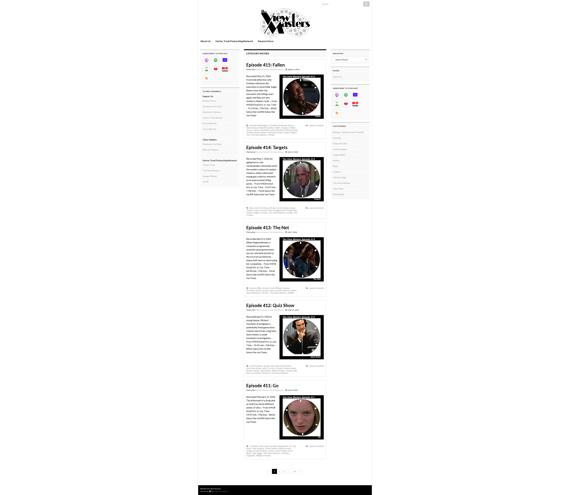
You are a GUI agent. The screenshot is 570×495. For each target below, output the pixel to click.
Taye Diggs (257, 453)
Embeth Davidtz (266, 127)
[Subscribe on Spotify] (216, 60)
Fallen (277, 127)
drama (291, 125)
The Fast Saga (339, 177)
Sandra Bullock (253, 293)
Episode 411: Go (262, 385)
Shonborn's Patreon (212, 112)
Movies (259, 69)
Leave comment (316, 125)
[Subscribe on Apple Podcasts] (206, 60)
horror (249, 130)
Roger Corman (260, 212)
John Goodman (277, 130)
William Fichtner (263, 455)
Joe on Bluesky (209, 129)
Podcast (265, 69)
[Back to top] (563, 488)
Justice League (340, 149)
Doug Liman (282, 446)
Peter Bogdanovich (277, 210)
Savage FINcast (210, 176)
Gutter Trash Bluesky (213, 117)
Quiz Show (266, 370)
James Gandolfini (261, 130)
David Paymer (256, 366)
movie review (282, 208)
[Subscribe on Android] (206, 69)
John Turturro (269, 368)
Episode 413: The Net (267, 227)
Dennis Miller (256, 288)
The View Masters (277, 69)
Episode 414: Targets (267, 147)
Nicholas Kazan (275, 132)
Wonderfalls (338, 194)
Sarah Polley (281, 451)
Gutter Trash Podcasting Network (234, 41)
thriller (272, 135)
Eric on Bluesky (210, 123)
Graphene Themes (220, 491)
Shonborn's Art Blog (212, 144)
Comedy (253, 446)
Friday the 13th (340, 143)
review (286, 132)
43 (295, 471)
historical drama (253, 368)
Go (290, 446)
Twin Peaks (338, 188)
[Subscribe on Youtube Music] (225, 69)
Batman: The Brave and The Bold (348, 132)
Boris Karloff (256, 208)
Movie (288, 130)
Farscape (337, 138)
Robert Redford (262, 373)
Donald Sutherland (278, 125)
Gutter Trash (209, 165)
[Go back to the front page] (285, 22)
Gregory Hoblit (288, 127)
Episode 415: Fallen (265, 64)
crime (260, 446)
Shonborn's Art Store (212, 106)
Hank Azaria (275, 366)
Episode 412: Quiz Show (270, 305)
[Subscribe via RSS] (206, 78)
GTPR (205, 182)
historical (286, 366)
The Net (265, 293)
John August (258, 448)
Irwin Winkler (275, 288)
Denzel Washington (259, 125)
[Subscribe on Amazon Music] (225, 60)
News (335, 166)
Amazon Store (265, 41)
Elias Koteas (252, 127)
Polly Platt (292, 210)
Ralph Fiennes (278, 370)
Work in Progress (211, 149)
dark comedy (270, 446)
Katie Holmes (271, 448)
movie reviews (260, 132)
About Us (205, 41)
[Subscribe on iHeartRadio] (216, 69)
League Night (339, 155)
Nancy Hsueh (261, 210)
